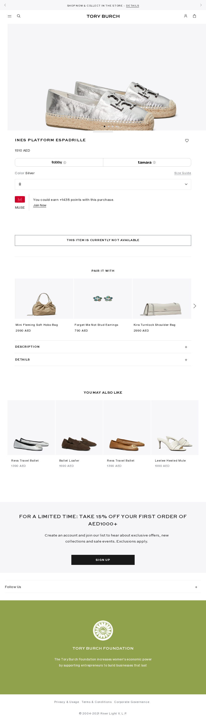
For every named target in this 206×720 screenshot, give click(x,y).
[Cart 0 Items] (192, 17)
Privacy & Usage (66, 702)
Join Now (39, 205)
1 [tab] (104, 126)
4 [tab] (116, 126)
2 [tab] (108, 126)
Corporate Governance (131, 702)
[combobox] (103, 184)
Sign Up (103, 560)
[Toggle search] (19, 17)
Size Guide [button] (182, 173)
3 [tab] (112, 126)
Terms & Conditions (97, 702)
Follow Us (13, 587)
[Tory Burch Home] (103, 16)
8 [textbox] (20, 184)
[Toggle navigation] (10, 16)
